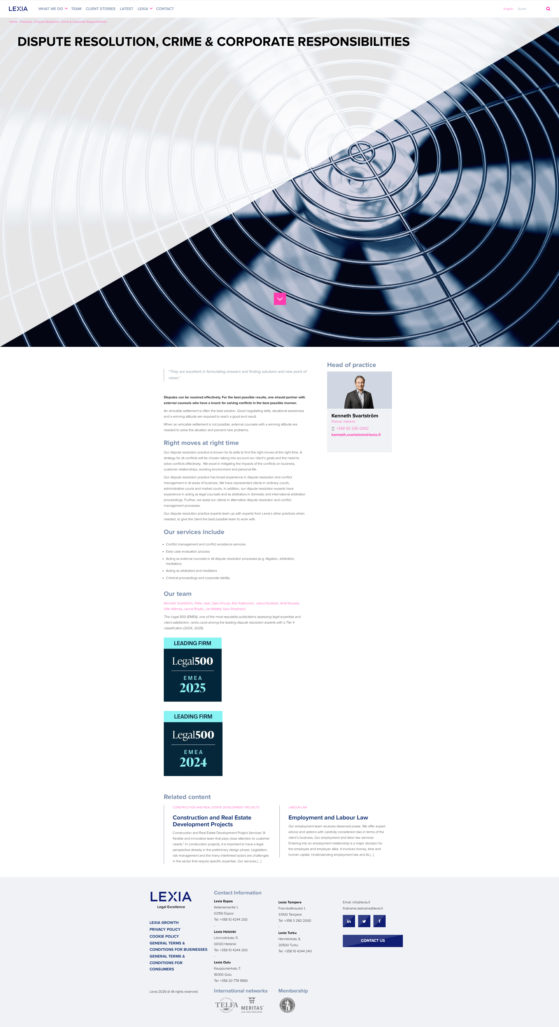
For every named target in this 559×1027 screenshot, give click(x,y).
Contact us (373, 941)
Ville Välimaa (173, 609)
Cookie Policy (164, 937)
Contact (165, 9)
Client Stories (101, 9)
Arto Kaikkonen (242, 603)
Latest (126, 9)
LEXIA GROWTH (164, 923)
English (508, 8)
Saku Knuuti (221, 603)
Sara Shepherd (234, 609)
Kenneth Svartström (178, 603)
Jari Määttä (213, 609)
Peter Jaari (202, 603)
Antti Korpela (289, 603)
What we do (51, 9)
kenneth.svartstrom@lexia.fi (356, 435)
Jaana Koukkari (267, 603)
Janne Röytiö (194, 609)
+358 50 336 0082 (352, 429)
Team (76, 9)
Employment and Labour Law (328, 818)
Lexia (143, 9)
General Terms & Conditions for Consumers (167, 962)
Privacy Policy (165, 930)
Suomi (522, 8)
